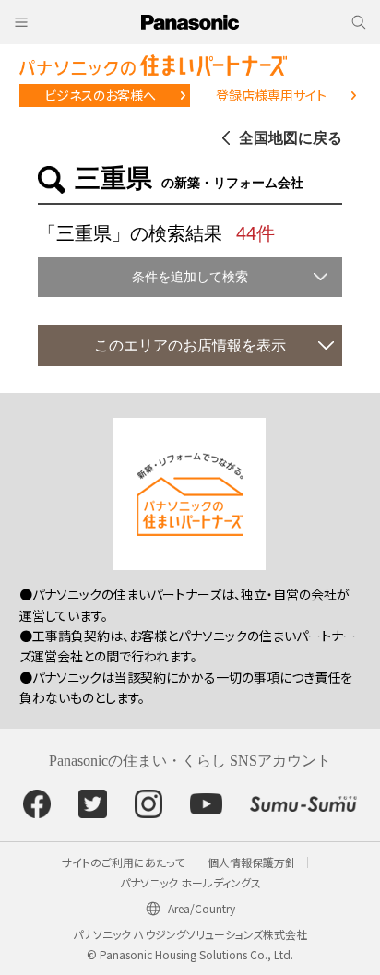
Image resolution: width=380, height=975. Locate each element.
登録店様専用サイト (271, 95)
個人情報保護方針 (252, 862)
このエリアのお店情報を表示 (190, 345)
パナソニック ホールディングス (190, 882)
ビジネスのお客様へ (100, 95)
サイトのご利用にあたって (123, 862)
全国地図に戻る (290, 138)
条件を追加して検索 (190, 276)
